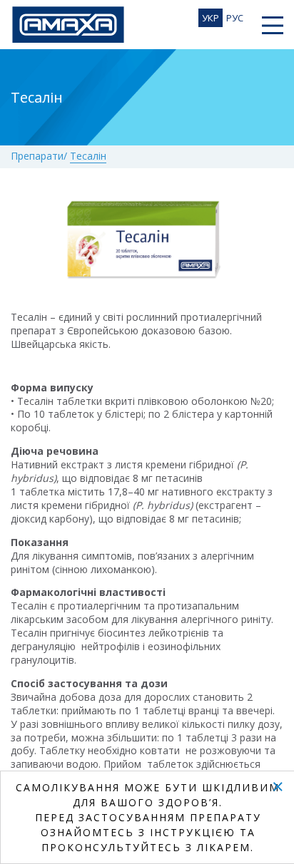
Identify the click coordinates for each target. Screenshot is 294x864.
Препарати (37, 156)
